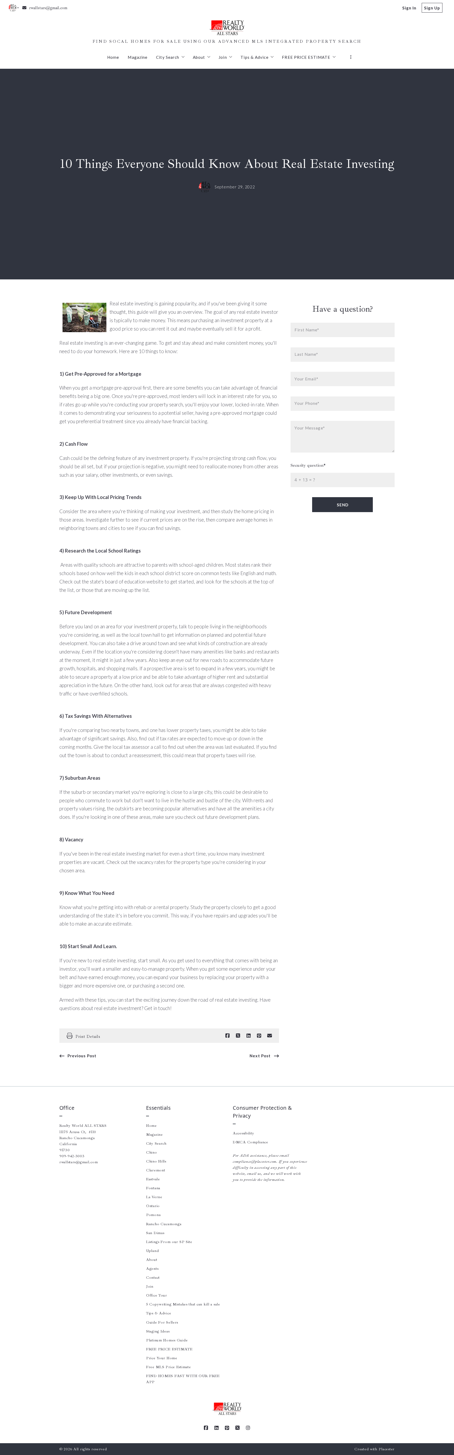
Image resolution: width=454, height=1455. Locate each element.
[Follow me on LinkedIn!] (216, 1428)
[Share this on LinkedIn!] (248, 1035)
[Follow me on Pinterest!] (227, 1428)
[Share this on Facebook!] (227, 1035)
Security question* (308, 465)
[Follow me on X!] (237, 1428)
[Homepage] (227, 28)
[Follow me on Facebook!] (206, 1428)
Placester (387, 1449)
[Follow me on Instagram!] (248, 1428)
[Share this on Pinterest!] (259, 1035)
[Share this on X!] (238, 1035)
